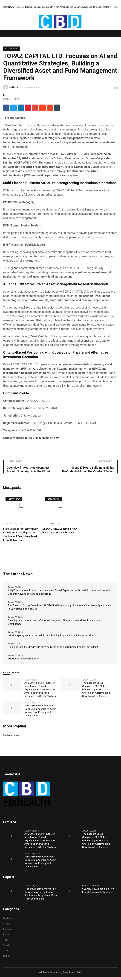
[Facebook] (6, 108)
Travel (6, 950)
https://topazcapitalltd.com (42, 438)
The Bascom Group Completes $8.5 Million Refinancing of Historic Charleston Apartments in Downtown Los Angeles (59, 607)
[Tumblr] (57, 108)
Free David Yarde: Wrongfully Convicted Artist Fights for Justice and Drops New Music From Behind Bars (20, 534)
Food (6, 934)
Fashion (7, 929)
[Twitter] (13, 108)
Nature (6, 956)
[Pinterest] (28, 108)
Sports (6, 945)
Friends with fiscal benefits (23, 659)
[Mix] (50, 108)
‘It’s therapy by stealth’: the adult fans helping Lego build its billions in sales (50, 635)
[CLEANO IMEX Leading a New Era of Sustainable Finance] (60, 507)
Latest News (11, 48)
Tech (5, 940)
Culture (7, 923)
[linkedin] (21, 108)
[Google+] (35, 108)
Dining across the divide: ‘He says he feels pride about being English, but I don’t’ (53, 647)
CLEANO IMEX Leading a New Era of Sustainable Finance (59, 531)
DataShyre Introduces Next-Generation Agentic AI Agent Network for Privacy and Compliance (54, 622)
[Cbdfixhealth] (60, 26)
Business (8, 918)
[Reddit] (42, 108)
